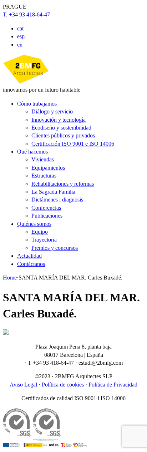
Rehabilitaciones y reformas (62, 184)
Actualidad (29, 256)
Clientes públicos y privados (63, 135)
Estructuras (43, 175)
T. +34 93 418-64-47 (26, 14)
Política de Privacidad (112, 384)
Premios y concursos (54, 248)
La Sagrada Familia (53, 192)
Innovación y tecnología (58, 120)
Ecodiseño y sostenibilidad (61, 128)
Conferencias (46, 208)
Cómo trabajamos (37, 104)
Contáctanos (31, 264)
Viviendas (42, 159)
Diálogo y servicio (52, 111)
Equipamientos (48, 168)
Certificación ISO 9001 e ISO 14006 (72, 144)
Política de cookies (63, 384)
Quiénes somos (34, 224)
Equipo (39, 232)
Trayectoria (44, 240)
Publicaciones (46, 216)
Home (10, 277)
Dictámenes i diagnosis (57, 199)
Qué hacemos (32, 152)
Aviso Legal (23, 384)
